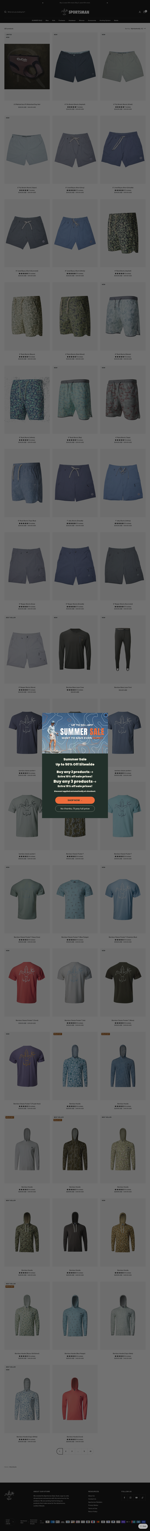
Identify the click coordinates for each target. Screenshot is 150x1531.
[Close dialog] (106, 715)
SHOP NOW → (75, 800)
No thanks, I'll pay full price (75, 808)
